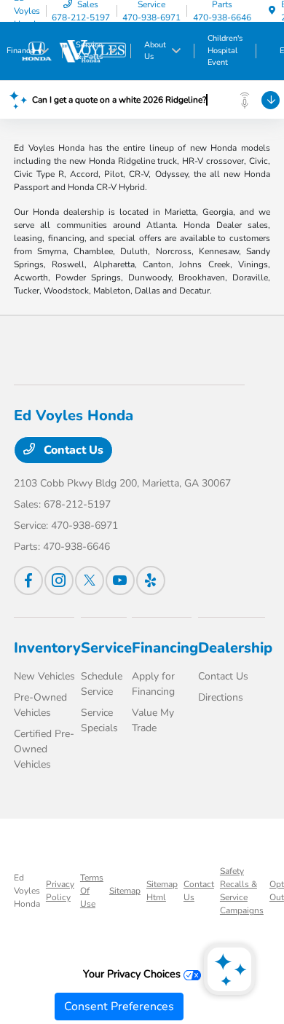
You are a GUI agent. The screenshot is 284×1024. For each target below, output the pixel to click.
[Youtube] (120, 580)
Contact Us (72, 450)
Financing (165, 648)
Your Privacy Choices (133, 973)
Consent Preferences (119, 1007)
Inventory (47, 648)
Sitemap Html (162, 890)
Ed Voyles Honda (27, 891)
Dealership (235, 648)
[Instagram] (59, 580)
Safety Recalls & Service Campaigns (242, 890)
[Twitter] (89, 580)
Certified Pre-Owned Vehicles (44, 749)
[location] (272, 11)
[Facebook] (28, 580)
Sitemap (125, 891)
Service (106, 648)
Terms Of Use (91, 891)
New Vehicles (44, 676)
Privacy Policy (60, 890)
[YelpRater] (150, 580)
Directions (220, 697)
